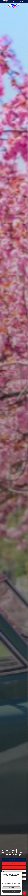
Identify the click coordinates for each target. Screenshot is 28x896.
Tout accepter (11, 891)
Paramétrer (11, 887)
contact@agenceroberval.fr (8, 1)
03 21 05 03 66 (5, 0)
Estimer (14, 867)
